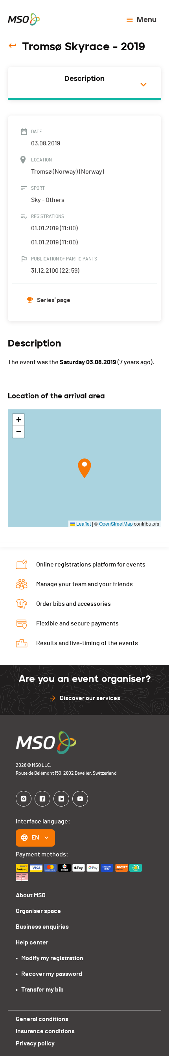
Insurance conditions (45, 1031)
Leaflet (83, 523)
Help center (32, 942)
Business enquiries (42, 927)
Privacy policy (35, 1043)
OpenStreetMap (116, 523)
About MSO (31, 895)
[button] (84, 468)
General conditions (42, 1019)
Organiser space (38, 911)
